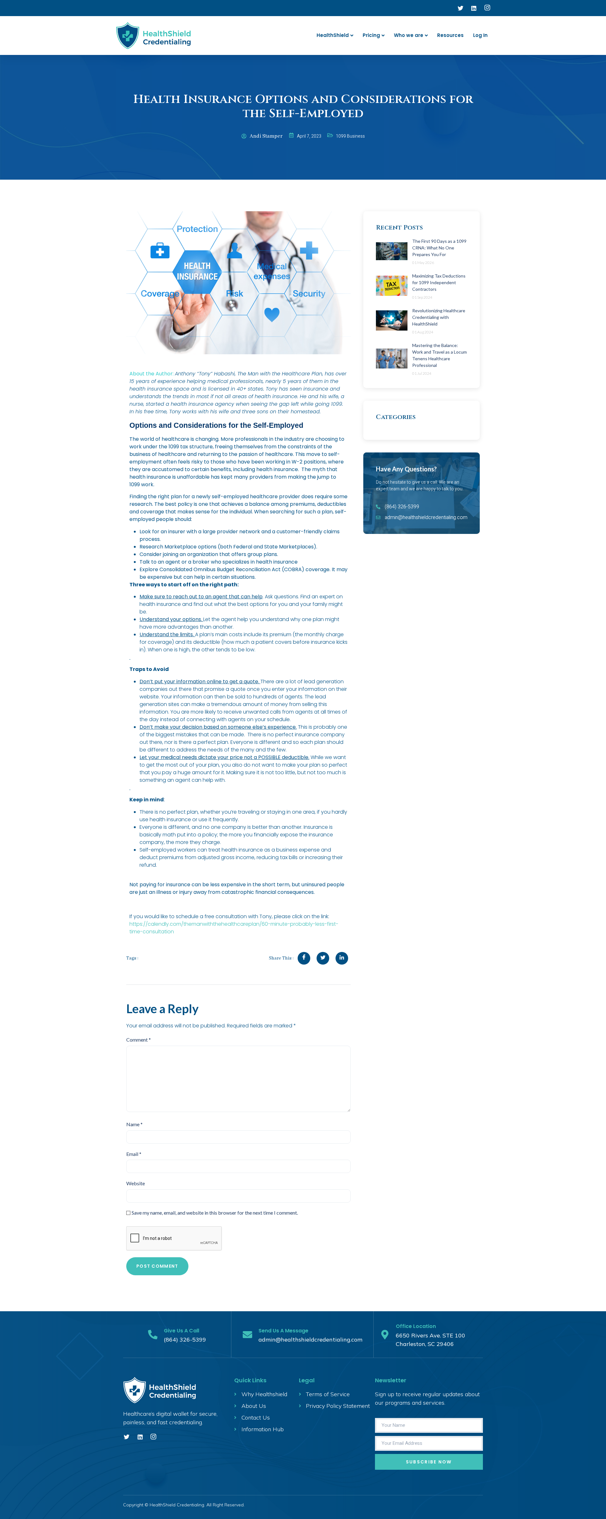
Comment (138, 1040)
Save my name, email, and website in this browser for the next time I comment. (215, 1213)
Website (135, 1183)
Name (134, 1124)
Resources (450, 35)
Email (133, 1154)
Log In (480, 35)
